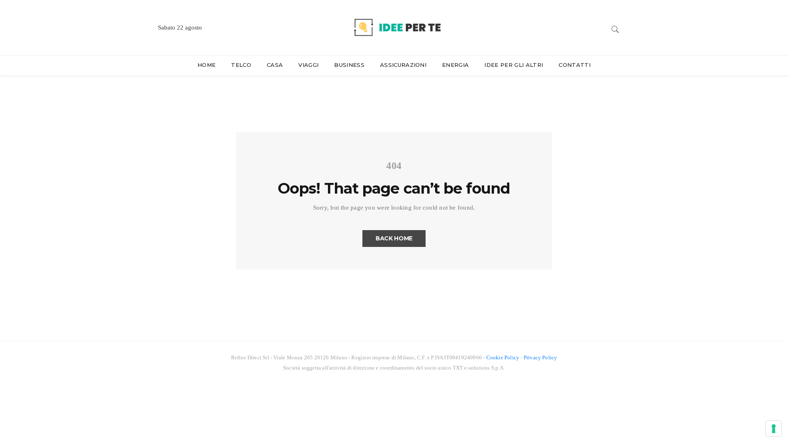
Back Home (394, 238)
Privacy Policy (540, 357)
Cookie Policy (503, 357)
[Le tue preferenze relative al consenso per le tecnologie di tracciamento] (773, 428)
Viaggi (308, 65)
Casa (275, 65)
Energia (455, 65)
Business (349, 65)
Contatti (575, 65)
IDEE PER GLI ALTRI (513, 65)
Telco (241, 65)
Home (206, 65)
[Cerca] (615, 28)
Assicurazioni (403, 65)
